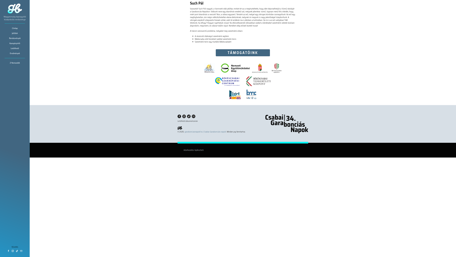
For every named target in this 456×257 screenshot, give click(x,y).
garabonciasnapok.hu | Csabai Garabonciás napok (205, 131)
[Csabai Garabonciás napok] (286, 124)
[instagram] (13, 251)
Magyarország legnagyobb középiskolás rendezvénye (15, 18)
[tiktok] (17, 251)
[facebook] (8, 251)
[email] (21, 251)
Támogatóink (243, 53)
